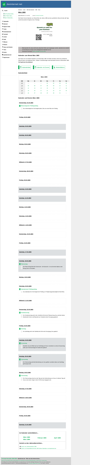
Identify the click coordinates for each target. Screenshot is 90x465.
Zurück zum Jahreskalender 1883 (28, 446)
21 (41, 90)
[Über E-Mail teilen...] (8, 17)
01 (47, 83)
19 (28, 90)
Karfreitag (23, 328)
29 (47, 93)
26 (28, 93)
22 (47, 90)
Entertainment (7, 31)
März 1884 (26, 439)
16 (53, 88)
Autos (5, 52)
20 (34, 90)
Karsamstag (24, 343)
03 (59, 83)
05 (28, 85)
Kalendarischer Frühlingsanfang (29, 289)
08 (47, 85)
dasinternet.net (7, 54)
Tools (4, 29)
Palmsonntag (24, 264)
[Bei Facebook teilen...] (9, 13)
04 (66, 83)
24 (59, 90)
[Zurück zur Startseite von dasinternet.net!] (25, 4)
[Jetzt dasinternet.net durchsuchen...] (7, 10)
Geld (4, 39)
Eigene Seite (6, 26)
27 (34, 93)
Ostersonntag (24, 359)
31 (59, 93)
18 (66, 88)
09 (53, 85)
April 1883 (57, 438)
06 (34, 85)
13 (34, 88)
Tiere (4, 49)
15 (47, 88)
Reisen (5, 44)
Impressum (6, 57)
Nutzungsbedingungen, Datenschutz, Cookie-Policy (37, 460)
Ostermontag (24, 375)
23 (53, 90)
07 (41, 85)
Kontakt (7, 460)
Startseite (6, 21)
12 (28, 88)
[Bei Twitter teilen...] (8, 15)
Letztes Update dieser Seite (35, 463)
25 (66, 90)
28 (41, 93)
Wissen (5, 42)
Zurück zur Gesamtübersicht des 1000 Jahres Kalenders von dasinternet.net (38, 448)
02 (53, 83)
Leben (5, 36)
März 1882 (26, 437)
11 (66, 85)
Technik (5, 34)
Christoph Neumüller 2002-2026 (9, 458)
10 (59, 85)
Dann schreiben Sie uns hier (39, 51)
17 (59, 88)
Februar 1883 (42, 438)
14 (41, 88)
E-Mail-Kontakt (12, 460)
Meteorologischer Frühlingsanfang (29, 105)
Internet (5, 24)
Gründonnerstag (25, 312)
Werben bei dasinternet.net (21, 460)
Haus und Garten (8, 47)
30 (53, 93)
